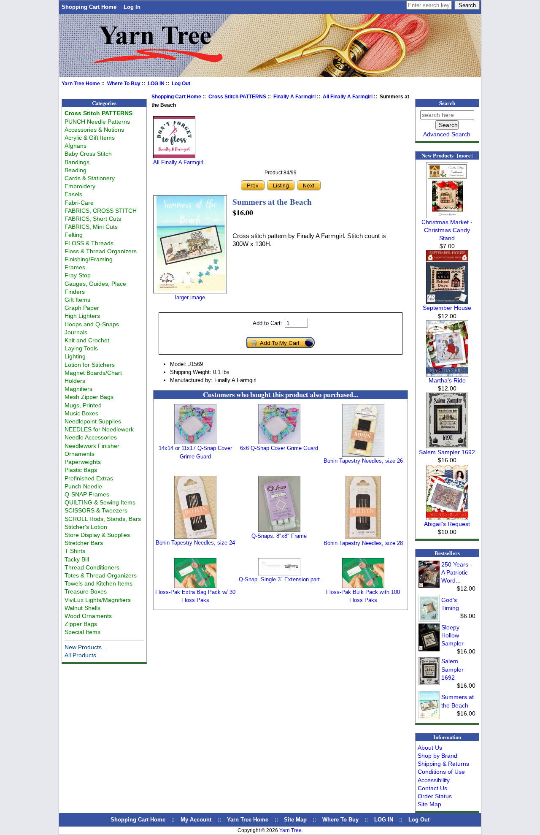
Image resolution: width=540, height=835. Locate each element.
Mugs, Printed (83, 405)
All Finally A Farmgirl (348, 97)
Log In (132, 7)
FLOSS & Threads (89, 243)
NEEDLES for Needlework (99, 429)
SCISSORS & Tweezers (96, 510)
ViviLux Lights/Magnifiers (98, 599)
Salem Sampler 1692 (447, 452)
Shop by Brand (437, 755)
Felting (74, 234)
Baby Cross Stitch (88, 153)
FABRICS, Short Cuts (93, 218)
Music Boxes (81, 413)
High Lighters (82, 315)
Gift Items (77, 299)
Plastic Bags (81, 469)
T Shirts (75, 551)
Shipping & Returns (443, 763)
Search (447, 103)
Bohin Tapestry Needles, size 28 (363, 543)
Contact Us (432, 788)
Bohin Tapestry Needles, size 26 (363, 461)
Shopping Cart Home (89, 7)
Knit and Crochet (87, 340)
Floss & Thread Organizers (101, 251)
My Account (196, 819)
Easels (73, 194)
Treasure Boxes (86, 591)
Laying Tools (81, 348)
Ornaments (79, 453)
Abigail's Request (447, 524)
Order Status (435, 796)
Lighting (75, 356)
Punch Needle (83, 486)
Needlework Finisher (92, 445)
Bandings (77, 162)
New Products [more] (446, 155)
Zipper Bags (81, 624)
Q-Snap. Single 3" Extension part (279, 579)
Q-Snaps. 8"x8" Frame (279, 536)
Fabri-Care (79, 202)
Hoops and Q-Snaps (92, 324)
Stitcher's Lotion (86, 526)
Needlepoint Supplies (93, 421)
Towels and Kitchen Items (98, 583)
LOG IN (156, 84)
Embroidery (80, 186)
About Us (430, 747)
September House (447, 307)
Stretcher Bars (84, 542)
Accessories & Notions (94, 129)
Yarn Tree (290, 830)
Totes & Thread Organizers (101, 575)
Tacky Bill (77, 559)
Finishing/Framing (89, 259)
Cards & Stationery (90, 178)
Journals (76, 332)
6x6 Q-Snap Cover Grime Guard (279, 448)
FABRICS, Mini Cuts (91, 226)
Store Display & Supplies (97, 534)
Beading (75, 170)
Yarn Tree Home (81, 84)
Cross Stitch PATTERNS (237, 97)
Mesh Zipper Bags (89, 396)
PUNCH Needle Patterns (97, 121)
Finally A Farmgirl (294, 97)
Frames (75, 267)
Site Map (429, 804)
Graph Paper (82, 307)
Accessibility (434, 780)
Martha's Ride (447, 380)
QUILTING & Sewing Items (100, 502)
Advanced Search (446, 134)
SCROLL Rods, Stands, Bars (103, 518)
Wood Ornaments (88, 616)
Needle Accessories (91, 437)
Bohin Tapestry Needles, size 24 (195, 542)
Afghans (75, 145)
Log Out (181, 84)
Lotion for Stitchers (90, 364)
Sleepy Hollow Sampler (452, 635)
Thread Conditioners (92, 567)
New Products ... (86, 647)
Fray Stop (78, 275)
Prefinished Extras (89, 478)
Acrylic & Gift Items (90, 137)
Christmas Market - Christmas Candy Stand (446, 230)
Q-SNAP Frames (87, 494)
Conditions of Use (441, 771)
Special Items (82, 632)
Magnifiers (78, 388)
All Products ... (84, 655)
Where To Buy (123, 84)
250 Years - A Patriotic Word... (456, 572)
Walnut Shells (82, 608)
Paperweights (83, 461)
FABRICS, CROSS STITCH (101, 210)
